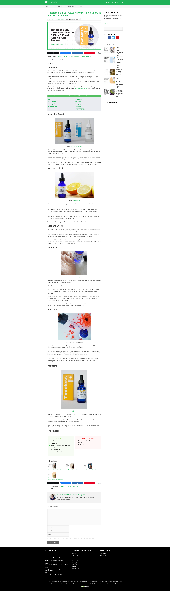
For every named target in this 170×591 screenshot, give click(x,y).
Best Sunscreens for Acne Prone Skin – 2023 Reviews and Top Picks (119, 83)
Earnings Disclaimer (77, 559)
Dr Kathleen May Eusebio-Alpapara (55, 19)
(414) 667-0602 (58, 575)
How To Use (78, 101)
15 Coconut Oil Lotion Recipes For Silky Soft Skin (119, 73)
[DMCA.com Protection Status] (85, 587)
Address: (47, 563)
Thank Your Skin (57, 558)
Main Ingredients (52, 104)
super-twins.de (76, 200)
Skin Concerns (49, 6)
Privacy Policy (75, 563)
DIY (81, 6)
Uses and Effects (52, 106)
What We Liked (80, 108)
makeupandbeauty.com (76, 277)
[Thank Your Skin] (51, 2)
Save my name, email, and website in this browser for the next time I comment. (71, 538)
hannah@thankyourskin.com (55, 560)
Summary (50, 99)
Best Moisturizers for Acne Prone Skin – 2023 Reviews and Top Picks (119, 62)
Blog (122, 2)
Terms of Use (75, 561)
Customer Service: (49, 575)
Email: (46, 560)
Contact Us (115, 2)
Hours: (46, 567)
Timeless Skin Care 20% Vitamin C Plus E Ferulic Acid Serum (74, 56)
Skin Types (60, 6)
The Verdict (78, 106)
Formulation (78, 99)
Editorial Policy (76, 564)
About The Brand (52, 101)
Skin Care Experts (76, 557)
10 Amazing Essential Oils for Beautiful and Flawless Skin (119, 93)
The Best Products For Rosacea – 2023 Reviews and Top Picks (119, 51)
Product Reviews (71, 6)
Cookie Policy (75, 568)
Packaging (78, 104)
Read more (106, 23)
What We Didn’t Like (81, 110)
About (108, 2)
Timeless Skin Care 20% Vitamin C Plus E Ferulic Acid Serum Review (74, 14)
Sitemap (74, 566)
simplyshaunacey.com (76, 146)
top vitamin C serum (81, 88)
